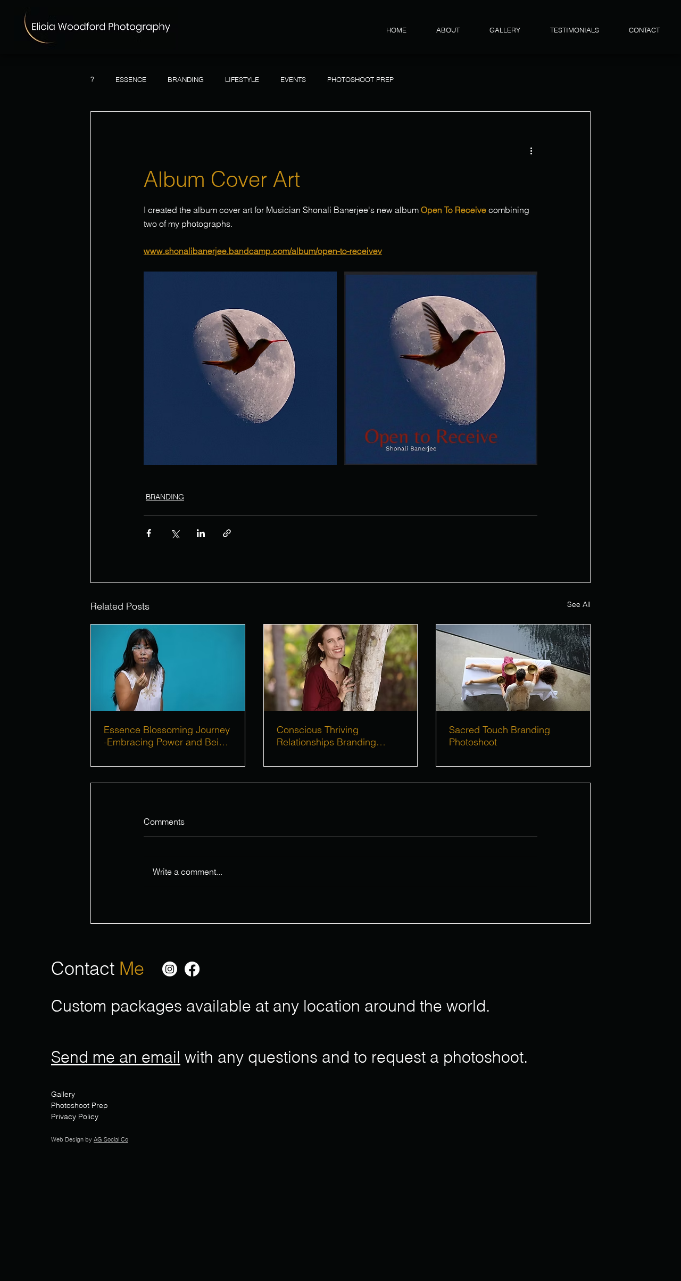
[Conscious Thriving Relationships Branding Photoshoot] (341, 668)
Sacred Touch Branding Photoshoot (499, 736)
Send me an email (115, 1057)
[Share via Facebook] (149, 533)
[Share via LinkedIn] (201, 533)
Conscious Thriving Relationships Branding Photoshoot (326, 736)
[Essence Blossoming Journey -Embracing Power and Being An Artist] (168, 668)
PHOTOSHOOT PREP (360, 79)
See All (579, 604)
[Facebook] (192, 969)
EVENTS (293, 79)
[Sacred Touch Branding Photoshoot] (513, 668)
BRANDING (186, 79)
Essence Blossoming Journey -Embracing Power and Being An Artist (167, 736)
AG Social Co (111, 1139)
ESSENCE (130, 79)
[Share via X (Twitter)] (175, 533)
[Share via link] (227, 533)
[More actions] (531, 150)
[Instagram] (169, 969)
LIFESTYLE (242, 79)
